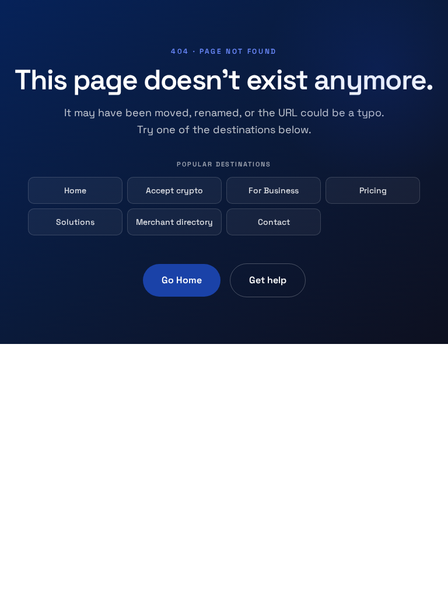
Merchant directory (174, 222)
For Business (274, 190)
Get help (267, 280)
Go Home (182, 280)
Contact (274, 222)
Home (75, 190)
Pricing (373, 190)
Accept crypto (174, 190)
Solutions (75, 222)
